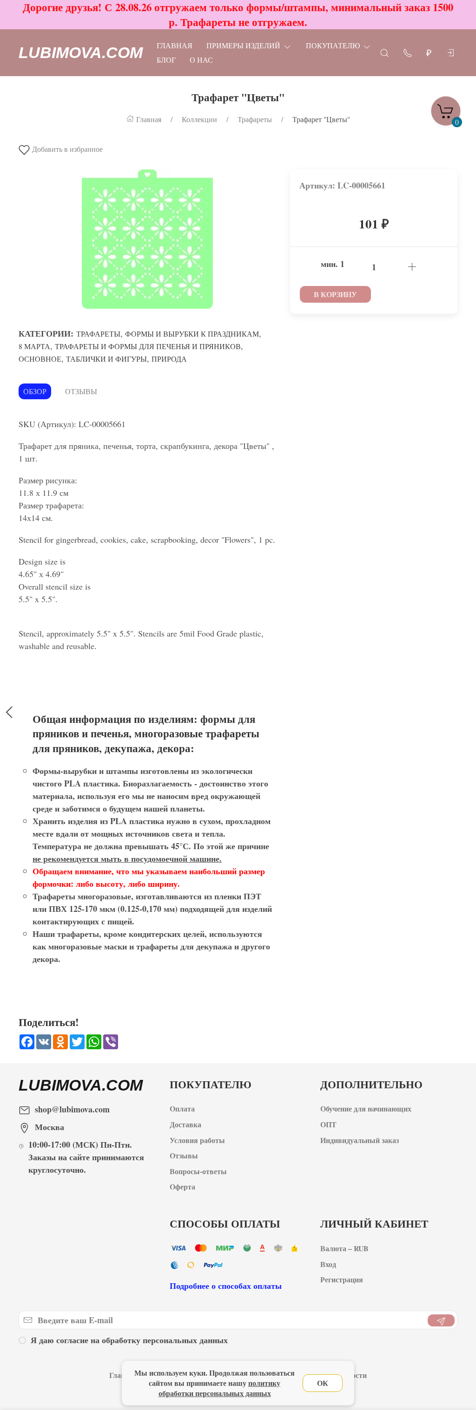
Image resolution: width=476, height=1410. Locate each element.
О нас (201, 60)
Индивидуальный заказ (359, 1140)
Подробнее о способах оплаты (226, 1286)
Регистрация (341, 1279)
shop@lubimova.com (72, 1109)
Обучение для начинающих (367, 1108)
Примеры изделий (243, 45)
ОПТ (329, 1124)
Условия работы (197, 1140)
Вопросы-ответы (198, 1171)
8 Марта (34, 346)
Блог (166, 60)
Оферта (182, 1186)
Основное (40, 359)
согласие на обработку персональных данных (142, 1340)
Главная (174, 45)
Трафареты (98, 333)
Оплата (182, 1108)
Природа (169, 359)
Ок (322, 1383)
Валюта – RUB (344, 1248)
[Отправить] (441, 1320)
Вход (328, 1264)
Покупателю (333, 45)
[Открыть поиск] (384, 52)
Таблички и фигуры (106, 359)
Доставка (185, 1124)
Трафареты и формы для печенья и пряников (148, 346)
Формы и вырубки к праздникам (192, 333)
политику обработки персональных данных (220, 1388)
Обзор (34, 391)
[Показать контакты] (407, 52)
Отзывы (81, 391)
